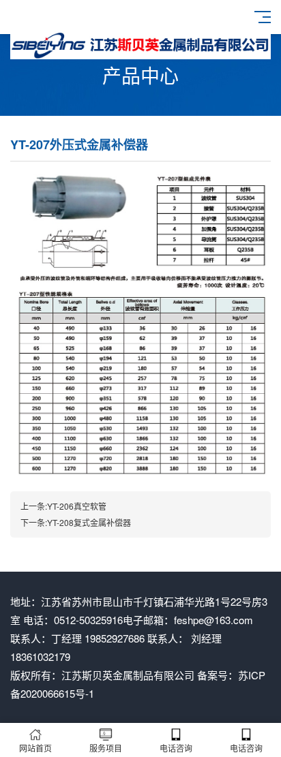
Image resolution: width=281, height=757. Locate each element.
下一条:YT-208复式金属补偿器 (75, 522)
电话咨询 (176, 748)
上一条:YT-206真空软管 (63, 506)
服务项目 (105, 748)
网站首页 (35, 748)
